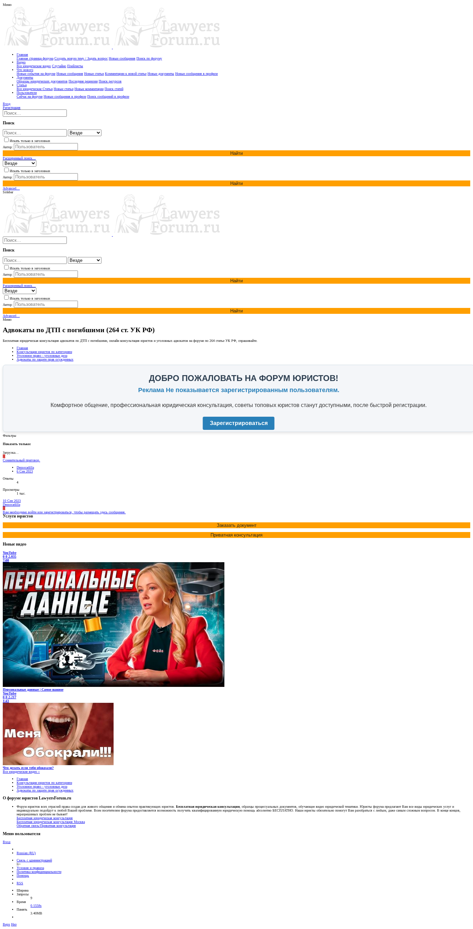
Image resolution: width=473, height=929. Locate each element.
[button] (7, 5)
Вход (6, 842)
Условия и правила (30, 868)
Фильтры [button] (9, 435)
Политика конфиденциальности (39, 872)
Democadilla (25, 467)
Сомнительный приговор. (21, 460)
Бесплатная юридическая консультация (45, 818)
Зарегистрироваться (239, 423)
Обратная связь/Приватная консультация (46, 826)
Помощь (23, 875)
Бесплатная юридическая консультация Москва (51, 822)
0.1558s (36, 906)
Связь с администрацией (34, 860)
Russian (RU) (26, 853)
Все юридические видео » (21, 771)
